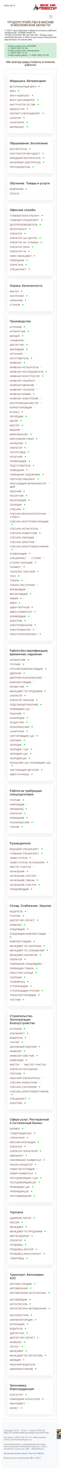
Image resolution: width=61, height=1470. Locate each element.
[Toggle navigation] (51, 17)
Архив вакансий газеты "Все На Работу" (24, 1453)
